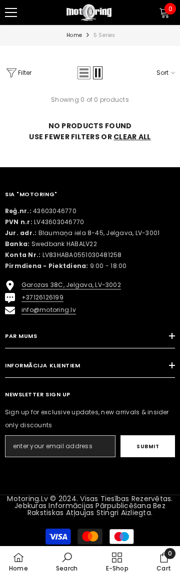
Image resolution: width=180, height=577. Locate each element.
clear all (132, 137)
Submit (147, 446)
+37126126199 (43, 297)
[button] (84, 72)
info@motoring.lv (49, 309)
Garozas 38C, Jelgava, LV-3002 (71, 285)
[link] (66, 561)
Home (74, 35)
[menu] (11, 12)
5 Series (105, 35)
